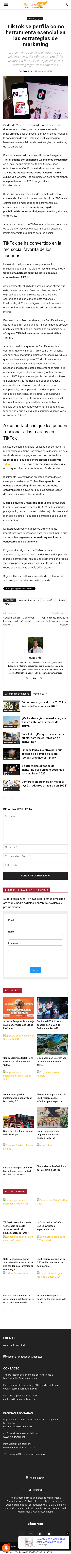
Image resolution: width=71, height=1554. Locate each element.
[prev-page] (5, 798)
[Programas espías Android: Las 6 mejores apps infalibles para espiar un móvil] (52, 1081)
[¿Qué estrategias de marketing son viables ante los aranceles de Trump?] (11, 722)
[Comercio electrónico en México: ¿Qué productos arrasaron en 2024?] (11, 785)
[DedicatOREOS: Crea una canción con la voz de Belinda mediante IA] (52, 1008)
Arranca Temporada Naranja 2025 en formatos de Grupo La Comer (18, 1025)
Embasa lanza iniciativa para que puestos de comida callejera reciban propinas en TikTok (41, 753)
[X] (42, 678)
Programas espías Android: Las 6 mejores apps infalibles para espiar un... (52, 1098)
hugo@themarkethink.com (44, 1385)
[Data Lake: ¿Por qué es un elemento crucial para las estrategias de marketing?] (11, 738)
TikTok (7, 604)
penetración (48, 600)
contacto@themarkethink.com (19, 1399)
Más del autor (40, 693)
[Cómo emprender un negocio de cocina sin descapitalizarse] (52, 1117)
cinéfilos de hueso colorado (29, 1454)
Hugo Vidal (27, 71)
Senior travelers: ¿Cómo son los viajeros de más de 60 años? (19, 621)
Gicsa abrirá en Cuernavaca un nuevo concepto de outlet (51, 1061)
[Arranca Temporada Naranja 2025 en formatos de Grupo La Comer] (18, 1008)
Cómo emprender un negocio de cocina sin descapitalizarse (48, 1134)
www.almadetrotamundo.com (19, 1447)
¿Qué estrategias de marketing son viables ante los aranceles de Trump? (44, 722)
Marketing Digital (35, 19)
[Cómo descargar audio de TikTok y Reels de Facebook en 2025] (11, 706)
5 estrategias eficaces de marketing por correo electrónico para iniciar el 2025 (42, 769)
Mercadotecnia (10, 710)
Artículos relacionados (17, 693)
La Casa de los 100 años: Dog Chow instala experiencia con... (50, 1226)
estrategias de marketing (28, 600)
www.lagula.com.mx (14, 1436)
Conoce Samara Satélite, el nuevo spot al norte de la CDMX (18, 1061)
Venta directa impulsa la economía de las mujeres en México (52, 621)
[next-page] (11, 798)
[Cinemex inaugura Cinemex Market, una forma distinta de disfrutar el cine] (18, 1154)
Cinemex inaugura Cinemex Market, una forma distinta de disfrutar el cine (17, 1171)
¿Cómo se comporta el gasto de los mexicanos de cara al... (51, 1299)
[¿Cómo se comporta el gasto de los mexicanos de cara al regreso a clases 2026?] (52, 1282)
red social (61, 600)
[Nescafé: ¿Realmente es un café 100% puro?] (18, 1117)
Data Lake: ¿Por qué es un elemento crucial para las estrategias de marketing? (44, 737)
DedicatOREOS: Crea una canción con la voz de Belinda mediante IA (50, 1025)
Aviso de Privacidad (14, 1345)
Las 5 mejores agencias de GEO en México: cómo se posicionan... (51, 1262)
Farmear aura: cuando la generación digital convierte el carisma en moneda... (18, 1299)
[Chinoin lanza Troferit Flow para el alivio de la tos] (52, 1153)
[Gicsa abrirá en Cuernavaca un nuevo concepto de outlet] (52, 1044)
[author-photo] (35, 653)
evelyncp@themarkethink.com (20, 1388)
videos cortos (11, 464)
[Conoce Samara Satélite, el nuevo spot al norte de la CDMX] (18, 1044)
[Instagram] (28, 678)
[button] (5, 4)
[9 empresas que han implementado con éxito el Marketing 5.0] (18, 1081)
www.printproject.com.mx (17, 1426)
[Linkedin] (35, 678)
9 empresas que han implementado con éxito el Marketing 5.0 (17, 1098)
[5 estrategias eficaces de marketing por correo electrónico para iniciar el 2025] (11, 769)
